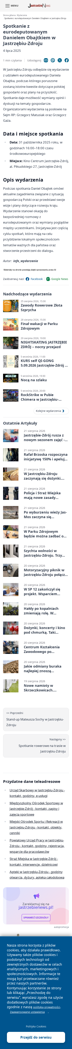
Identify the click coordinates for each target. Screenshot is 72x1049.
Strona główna (9, 15)
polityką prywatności (46, 1007)
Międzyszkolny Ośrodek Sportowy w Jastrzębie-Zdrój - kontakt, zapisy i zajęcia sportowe (36, 809)
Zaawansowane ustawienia (27, 1012)
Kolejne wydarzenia (48, 411)
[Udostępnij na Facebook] (66, 60)
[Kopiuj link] (46, 60)
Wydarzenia (22, 15)
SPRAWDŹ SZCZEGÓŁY (36, 917)
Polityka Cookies (36, 1026)
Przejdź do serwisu (36, 1037)
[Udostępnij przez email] (52, 60)
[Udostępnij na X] (59, 60)
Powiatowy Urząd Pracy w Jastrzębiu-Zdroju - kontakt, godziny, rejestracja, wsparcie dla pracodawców (37, 846)
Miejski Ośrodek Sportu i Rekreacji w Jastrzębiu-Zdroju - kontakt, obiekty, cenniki (36, 827)
